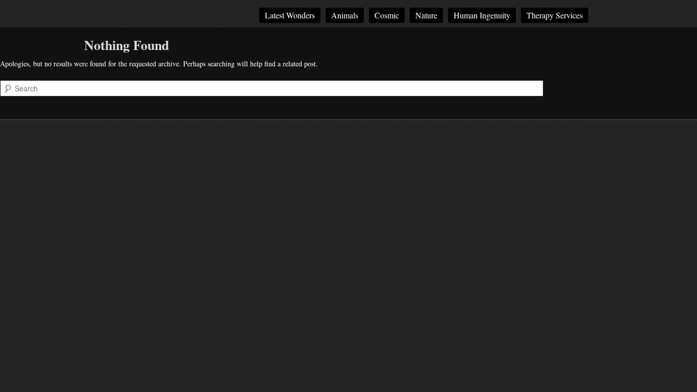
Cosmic (387, 15)
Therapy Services (555, 15)
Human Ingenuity (482, 15)
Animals (344, 15)
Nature (426, 15)
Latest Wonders (290, 15)
